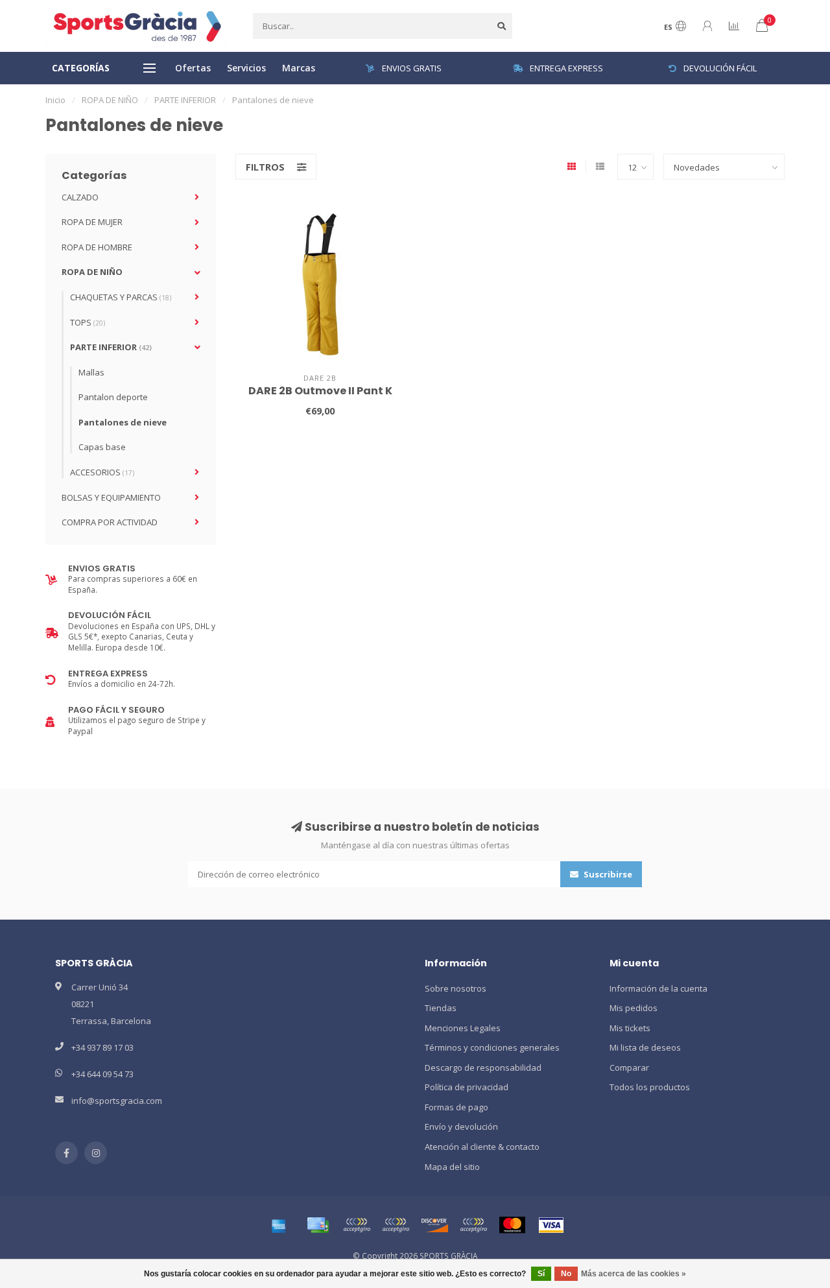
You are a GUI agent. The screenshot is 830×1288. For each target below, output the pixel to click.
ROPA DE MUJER (92, 222)
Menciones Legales (463, 1028)
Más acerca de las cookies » (633, 1273)
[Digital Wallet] (356, 1225)
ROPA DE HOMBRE (97, 247)
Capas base (102, 447)
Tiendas (440, 1008)
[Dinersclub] (395, 1225)
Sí (541, 1273)
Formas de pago (456, 1107)
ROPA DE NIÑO (92, 272)
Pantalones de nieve (122, 422)
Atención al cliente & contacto (482, 1146)
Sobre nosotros (455, 988)
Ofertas (193, 68)
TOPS (87, 322)
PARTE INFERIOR (111, 347)
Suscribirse (607, 874)
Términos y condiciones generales (492, 1047)
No (566, 1273)
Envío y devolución (461, 1126)
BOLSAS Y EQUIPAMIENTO (111, 497)
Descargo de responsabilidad (483, 1067)
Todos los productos (650, 1087)
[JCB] (473, 1225)
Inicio (55, 100)
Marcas (298, 68)
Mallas (91, 372)
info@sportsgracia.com (116, 1100)
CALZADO (80, 197)
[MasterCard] (512, 1225)
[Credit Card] (318, 1225)
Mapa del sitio (452, 1167)
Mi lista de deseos (645, 1047)
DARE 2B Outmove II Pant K (320, 390)
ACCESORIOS (102, 472)
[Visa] (551, 1225)
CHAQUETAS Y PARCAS (120, 297)
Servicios (246, 68)
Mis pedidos (634, 1008)
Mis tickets (630, 1028)
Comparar (629, 1067)
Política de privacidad (466, 1087)
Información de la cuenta (658, 988)
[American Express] (279, 1225)
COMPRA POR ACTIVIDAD (110, 522)
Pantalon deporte (113, 397)
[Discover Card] (434, 1225)
